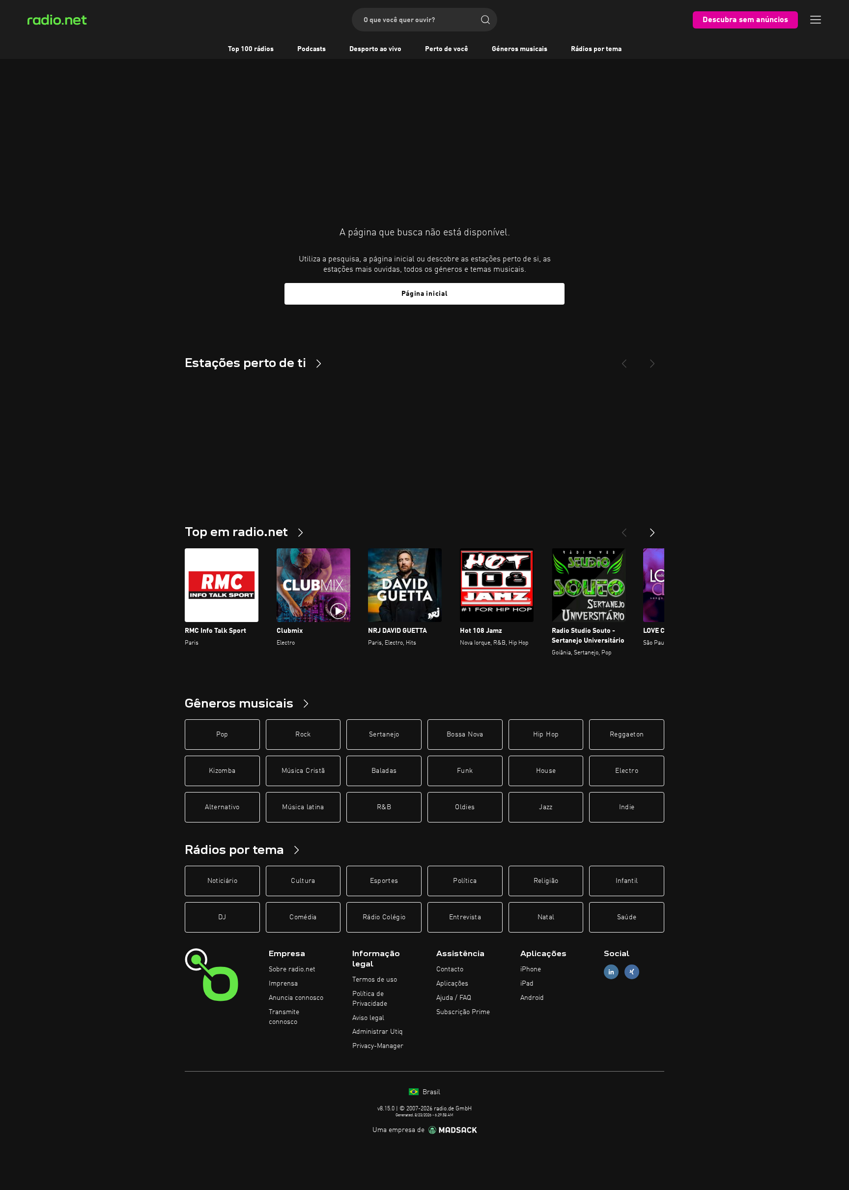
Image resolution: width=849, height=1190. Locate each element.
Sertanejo (384, 734)
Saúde (627, 917)
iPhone (530, 969)
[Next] (652, 359)
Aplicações (452, 983)
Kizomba (222, 770)
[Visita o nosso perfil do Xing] (632, 972)
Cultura (303, 881)
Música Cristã (303, 770)
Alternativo (222, 807)
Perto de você (446, 49)
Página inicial (424, 293)
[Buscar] (485, 20)
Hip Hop (546, 734)
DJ (222, 917)
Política (465, 881)
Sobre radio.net (292, 969)
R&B (384, 807)
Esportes (384, 881)
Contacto (449, 969)
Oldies (465, 807)
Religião (546, 881)
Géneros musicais (519, 49)
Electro (626, 770)
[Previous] (624, 359)
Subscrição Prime (463, 1012)
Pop (222, 734)
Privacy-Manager (377, 1046)
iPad (527, 983)
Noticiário (222, 881)
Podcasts (311, 49)
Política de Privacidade (369, 999)
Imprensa (283, 983)
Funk (465, 770)
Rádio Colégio (384, 917)
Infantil (627, 881)
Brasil (430, 1092)
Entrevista (465, 917)
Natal (546, 917)
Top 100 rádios (251, 49)
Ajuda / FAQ (453, 997)
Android (532, 997)
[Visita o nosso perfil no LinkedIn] (611, 972)
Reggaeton (627, 734)
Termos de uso (374, 979)
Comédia (302, 917)
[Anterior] (624, 528)
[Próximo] (652, 528)
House (546, 770)
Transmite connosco (284, 1017)
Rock (303, 734)
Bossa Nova (465, 734)
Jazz (545, 807)
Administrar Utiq (377, 1031)
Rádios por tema (596, 49)
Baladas (383, 770)
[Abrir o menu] (815, 20)
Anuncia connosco (296, 997)
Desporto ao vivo (375, 49)
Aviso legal (368, 1018)
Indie (627, 807)
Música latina (303, 807)
